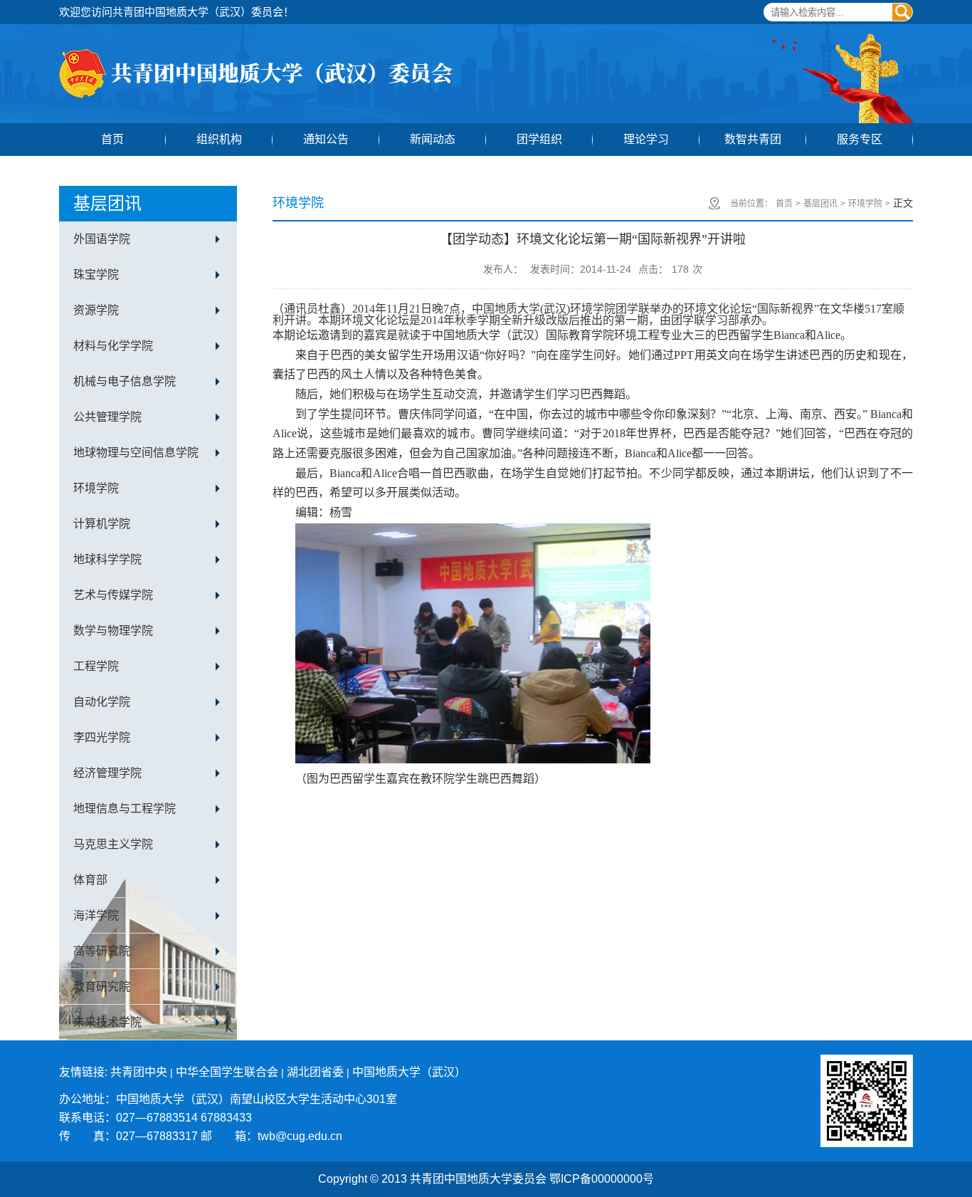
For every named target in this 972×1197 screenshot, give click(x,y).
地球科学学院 (107, 559)
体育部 (90, 880)
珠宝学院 (96, 274)
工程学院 (96, 666)
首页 (112, 139)
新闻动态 (432, 139)
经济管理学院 (107, 773)
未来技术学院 (107, 1022)
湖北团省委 (315, 1072)
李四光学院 (101, 737)
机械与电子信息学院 (124, 381)
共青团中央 (138, 1072)
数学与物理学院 (113, 630)
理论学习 (646, 139)
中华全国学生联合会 (227, 1072)
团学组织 (539, 139)
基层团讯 (820, 204)
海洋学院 (96, 915)
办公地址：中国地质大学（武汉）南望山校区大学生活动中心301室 (228, 1099)
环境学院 (96, 488)
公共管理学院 (107, 417)
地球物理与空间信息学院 (136, 452)
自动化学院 (101, 702)
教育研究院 (101, 987)
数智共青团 (752, 139)
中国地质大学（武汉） (409, 1072)
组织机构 (219, 139)
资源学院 (96, 310)
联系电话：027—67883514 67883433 (155, 1118)
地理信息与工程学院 (124, 809)
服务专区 (859, 139)
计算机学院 (101, 524)
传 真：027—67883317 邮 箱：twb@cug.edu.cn (200, 1136)
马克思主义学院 (113, 844)
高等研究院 (101, 951)
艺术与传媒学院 (113, 595)
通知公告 (326, 139)
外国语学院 (101, 239)
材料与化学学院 (113, 346)
